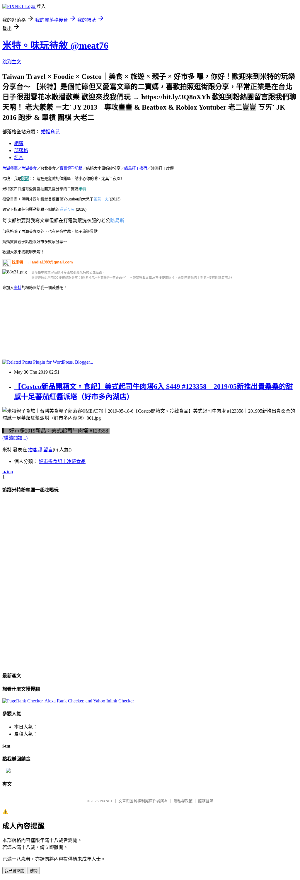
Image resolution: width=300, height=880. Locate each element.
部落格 (21, 150)
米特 (17, 287)
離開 (34, 871)
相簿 (18, 143)
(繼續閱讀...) (15, 437)
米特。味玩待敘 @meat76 (55, 45)
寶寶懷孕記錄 (70, 168)
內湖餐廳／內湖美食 (19, 168)
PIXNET (106, 801)
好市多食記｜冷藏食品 (62, 461)
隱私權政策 (182, 801)
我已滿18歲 (14, 871)
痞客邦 (35, 449)
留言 (48, 449)
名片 (18, 157)
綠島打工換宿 (135, 168)
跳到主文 (11, 61)
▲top (7, 471)
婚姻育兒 (50, 131)
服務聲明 (205, 801)
